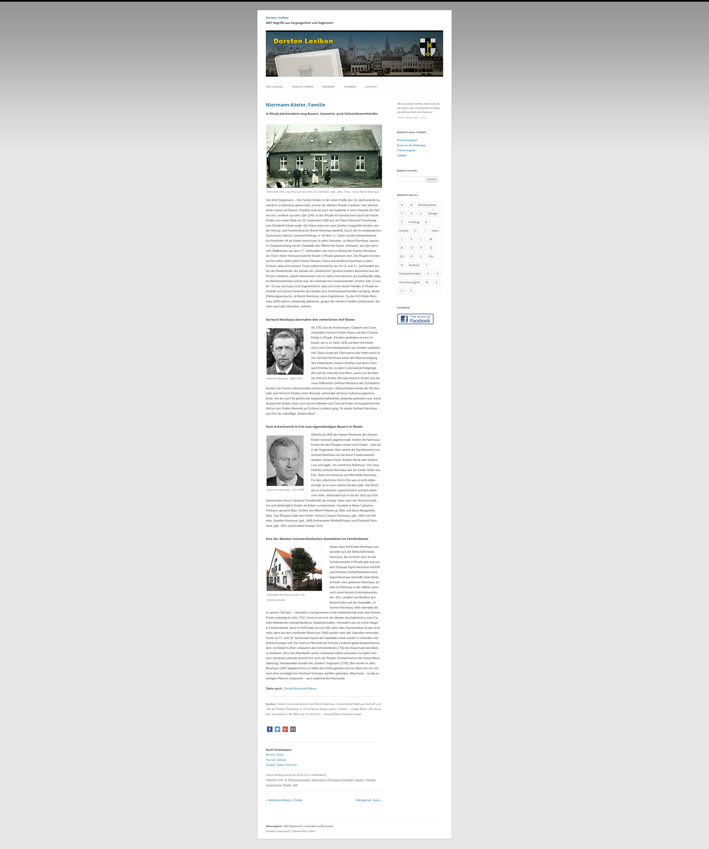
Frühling (414, 222)
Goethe (403, 230)
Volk (295, 785)
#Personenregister (299, 780)
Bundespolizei (427, 205)
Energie (433, 213)
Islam (435, 230)
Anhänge (328, 86)
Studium (414, 265)
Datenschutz (299, 831)
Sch (431, 256)
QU (402, 256)
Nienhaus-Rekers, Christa (284, 800)
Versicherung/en (409, 282)
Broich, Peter (275, 755)
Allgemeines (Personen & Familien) (332, 780)
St (402, 265)
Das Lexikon (274, 86)
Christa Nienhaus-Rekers (299, 688)
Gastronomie (274, 785)
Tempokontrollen (410, 273)
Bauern (359, 780)
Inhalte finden (302, 86)
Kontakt (371, 86)
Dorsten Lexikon (277, 17)
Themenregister (406, 150)
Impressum (283, 831)
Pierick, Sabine (276, 760)
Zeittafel (401, 155)
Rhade (287, 785)
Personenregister (407, 140)
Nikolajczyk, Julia (368, 800)
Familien (371, 780)
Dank (312, 831)
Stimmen (350, 86)
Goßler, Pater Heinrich (281, 765)
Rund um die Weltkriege (411, 145)
